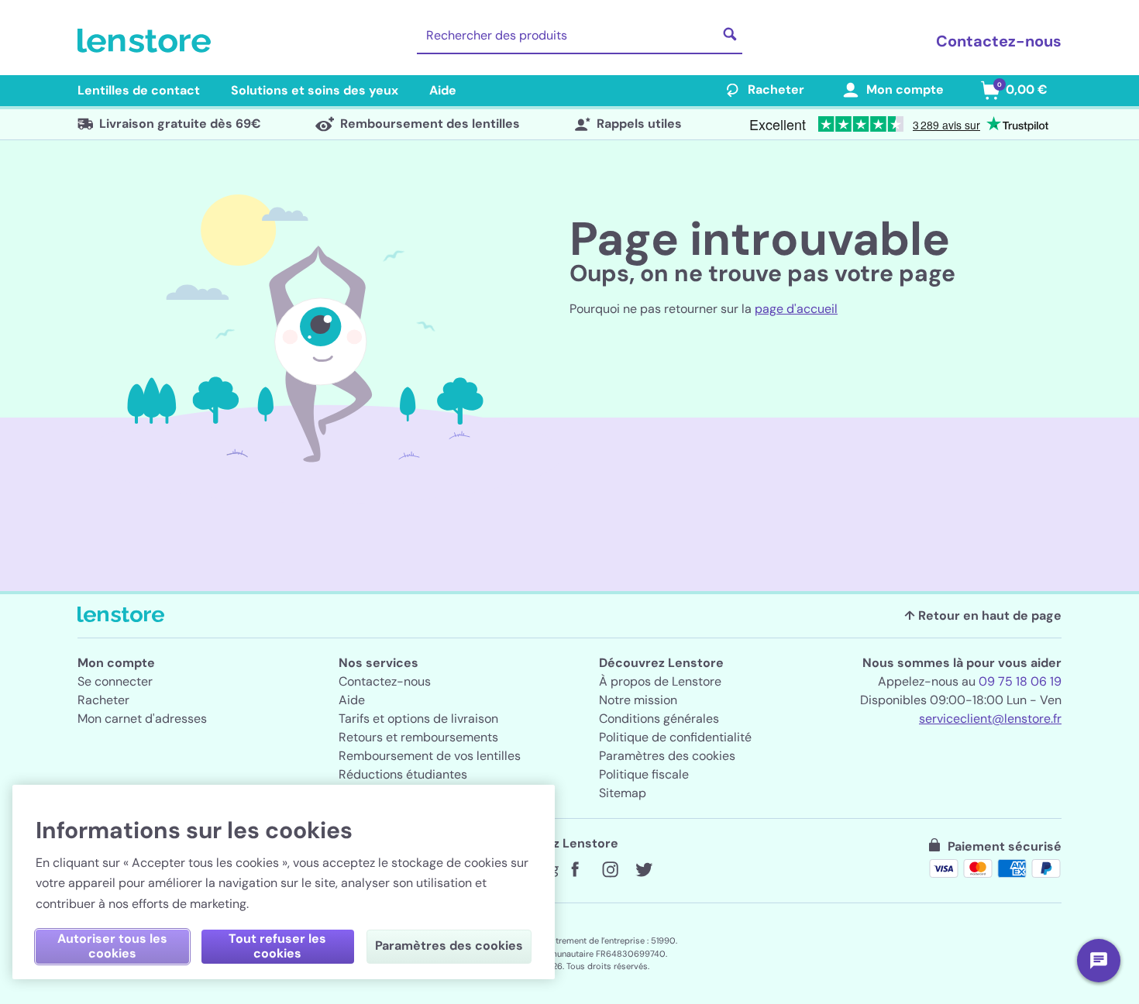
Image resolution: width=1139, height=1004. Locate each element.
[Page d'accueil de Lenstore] (147, 41)
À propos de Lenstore (660, 681)
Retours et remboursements (418, 737)
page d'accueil (796, 309)
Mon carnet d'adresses (142, 718)
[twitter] (644, 870)
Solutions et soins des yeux (314, 90)
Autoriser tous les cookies (112, 945)
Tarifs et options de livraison (418, 718)
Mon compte (905, 89)
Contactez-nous (999, 41)
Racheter (776, 89)
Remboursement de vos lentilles (430, 756)
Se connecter (115, 681)
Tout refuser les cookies (277, 945)
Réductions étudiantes (403, 774)
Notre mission (638, 700)
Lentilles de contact (138, 90)
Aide (442, 90)
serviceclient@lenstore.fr (990, 718)
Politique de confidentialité (675, 737)
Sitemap (622, 793)
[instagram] (610, 870)
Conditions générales (659, 718)
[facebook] (576, 870)
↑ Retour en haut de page (983, 615)
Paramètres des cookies (667, 756)
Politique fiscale (644, 774)
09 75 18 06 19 (1020, 681)
